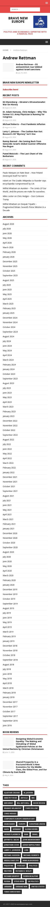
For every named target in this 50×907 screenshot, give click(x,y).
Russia (7, 881)
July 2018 (7, 669)
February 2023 (9, 411)
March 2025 (8, 303)
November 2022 (10, 425)
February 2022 (9, 467)
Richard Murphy (11, 876)
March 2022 (8, 463)
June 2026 (7, 233)
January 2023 (8, 416)
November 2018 (10, 650)
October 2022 (9, 430)
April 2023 (7, 402)
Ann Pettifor (10, 798)
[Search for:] (25, 9)
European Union (37, 824)
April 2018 (7, 683)
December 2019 (10, 589)
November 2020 (10, 538)
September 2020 (10, 547)
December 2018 (10, 645)
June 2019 (7, 617)
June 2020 (7, 561)
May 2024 (7, 350)
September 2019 (10, 603)
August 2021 (8, 495)
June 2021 (7, 505)
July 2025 (7, 285)
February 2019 (9, 636)
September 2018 (10, 659)
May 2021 (7, 510)
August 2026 (8, 224)
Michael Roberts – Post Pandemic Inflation (24, 124)
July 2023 (7, 388)
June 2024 (7, 345)
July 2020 (7, 556)
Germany (17, 829)
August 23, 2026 (10, 108)
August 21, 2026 (10, 150)
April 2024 (7, 355)
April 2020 (7, 570)
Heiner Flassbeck (12, 834)
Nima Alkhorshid (31, 860)
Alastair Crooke (12, 792)
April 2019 (7, 627)
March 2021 (8, 519)
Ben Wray (8, 803)
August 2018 (8, 664)
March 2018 (8, 688)
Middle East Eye (11, 860)
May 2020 (7, 566)
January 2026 (8, 256)
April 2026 (7, 242)
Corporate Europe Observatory (19, 819)
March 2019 (8, 631)
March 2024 (8, 359)
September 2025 (10, 275)
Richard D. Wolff (24, 871)
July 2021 (7, 500)
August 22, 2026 (10, 137)
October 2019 (9, 599)
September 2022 (10, 435)
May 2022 (7, 453)
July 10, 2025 (22, 73)
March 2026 (8, 247)
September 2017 (10, 716)
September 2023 (10, 378)
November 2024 (10, 322)
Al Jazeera (28, 792)
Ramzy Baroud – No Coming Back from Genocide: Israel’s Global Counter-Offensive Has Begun (24, 144)
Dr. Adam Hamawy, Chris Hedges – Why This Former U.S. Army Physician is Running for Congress (25, 114)
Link (26, 850)
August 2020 (8, 552)
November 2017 (10, 706)
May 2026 (7, 238)
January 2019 (8, 641)
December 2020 (10, 533)
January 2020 (8, 584)
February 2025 (9, 308)
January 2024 (8, 369)
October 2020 (9, 542)
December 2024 (10, 317)
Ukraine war (21, 886)
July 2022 (7, 444)
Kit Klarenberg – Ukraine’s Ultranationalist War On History (24, 103)
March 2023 (8, 406)
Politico (33, 865)
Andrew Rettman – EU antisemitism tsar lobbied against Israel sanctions (29, 67)
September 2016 (10, 720)
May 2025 (7, 294)
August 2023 (8, 383)
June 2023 (7, 392)
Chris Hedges (10, 813)
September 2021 (10, 491)
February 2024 (9, 364)
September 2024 (10, 331)
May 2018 (7, 678)
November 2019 (10, 594)
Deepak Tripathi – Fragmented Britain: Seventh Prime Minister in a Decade (24, 207)
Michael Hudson (12, 855)
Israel (35, 834)
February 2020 (9, 580)
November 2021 (10, 481)
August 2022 (8, 439)
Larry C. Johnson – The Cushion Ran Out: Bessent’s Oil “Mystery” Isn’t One (23, 132)
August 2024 (8, 336)
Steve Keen (19, 881)
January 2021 (8, 528)
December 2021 (10, 477)
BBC (33, 798)
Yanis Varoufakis (12, 892)
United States (37, 886)
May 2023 (7, 397)
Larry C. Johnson (12, 850)
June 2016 (7, 725)
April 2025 (7, 299)
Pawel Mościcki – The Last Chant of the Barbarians (22, 154)
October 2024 (9, 327)
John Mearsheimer (31, 840)
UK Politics (33, 881)
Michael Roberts (31, 855)
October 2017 (9, 711)
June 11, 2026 (9, 752)
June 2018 (7, 674)
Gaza (6, 829)
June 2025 (7, 289)
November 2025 (10, 266)
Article (24, 798)
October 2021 (9, 486)
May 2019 (7, 622)
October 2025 (9, 270)
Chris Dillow (31, 808)
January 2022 (8, 472)
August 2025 (8, 280)
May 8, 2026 (9, 775)
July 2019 (7, 613)
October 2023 (9, 374)
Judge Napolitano (31, 845)
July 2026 (7, 228)
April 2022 (7, 458)
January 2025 (8, 313)
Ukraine (8, 886)
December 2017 (10, 702)
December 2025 (10, 261)
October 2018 (9, 655)
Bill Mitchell (23, 803)
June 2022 (7, 449)
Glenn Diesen (31, 829)
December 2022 (10, 420)
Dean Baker (9, 824)
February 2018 (9, 692)
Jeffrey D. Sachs (11, 840)
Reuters (8, 871)
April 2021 (7, 514)
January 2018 (8, 697)
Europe (22, 824)
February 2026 (9, 252)
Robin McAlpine (30, 876)
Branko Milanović (13, 808)
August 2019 (8, 608)
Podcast (21, 865)
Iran (26, 834)
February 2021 (9, 524)
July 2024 (7, 341)
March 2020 (8, 575)
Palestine (8, 865)
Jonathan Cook (11, 845)
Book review (39, 803)
